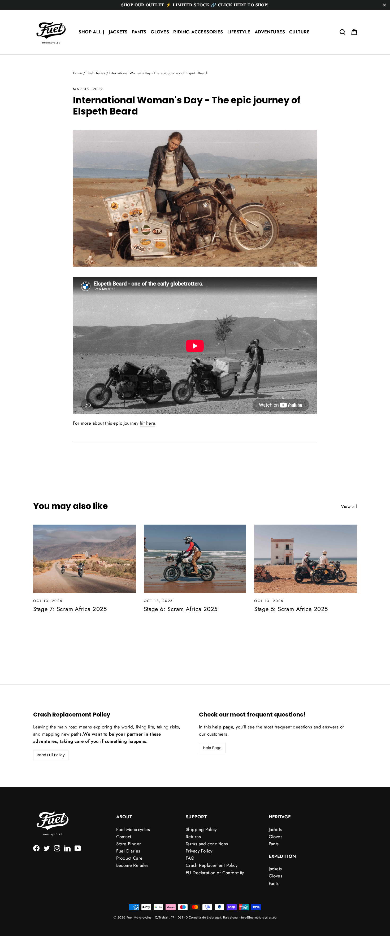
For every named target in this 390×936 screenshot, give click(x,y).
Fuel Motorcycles (133, 829)
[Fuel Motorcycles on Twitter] (47, 847)
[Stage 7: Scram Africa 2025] (84, 559)
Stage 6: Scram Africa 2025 (181, 609)
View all (349, 506)
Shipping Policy (201, 829)
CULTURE (299, 32)
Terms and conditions (207, 844)
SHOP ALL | (91, 32)
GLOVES (160, 32)
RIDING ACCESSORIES (198, 32)
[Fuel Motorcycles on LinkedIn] (67, 847)
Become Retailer (132, 865)
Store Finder (128, 844)
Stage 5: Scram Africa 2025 (291, 609)
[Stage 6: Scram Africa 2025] (195, 559)
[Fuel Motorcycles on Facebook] (36, 847)
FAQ (190, 858)
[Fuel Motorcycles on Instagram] (57, 847)
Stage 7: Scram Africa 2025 (70, 609)
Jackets (275, 829)
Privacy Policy (199, 851)
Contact (123, 836)
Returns (193, 836)
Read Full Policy (51, 755)
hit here (147, 423)
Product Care (129, 858)
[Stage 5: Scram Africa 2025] (305, 559)
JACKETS (118, 32)
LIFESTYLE (238, 32)
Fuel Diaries (95, 73)
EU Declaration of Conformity (215, 872)
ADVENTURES (270, 32)
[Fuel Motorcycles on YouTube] (78, 847)
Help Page (212, 747)
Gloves (276, 836)
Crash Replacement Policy (211, 865)
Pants (274, 844)
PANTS (139, 32)
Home (77, 73)
